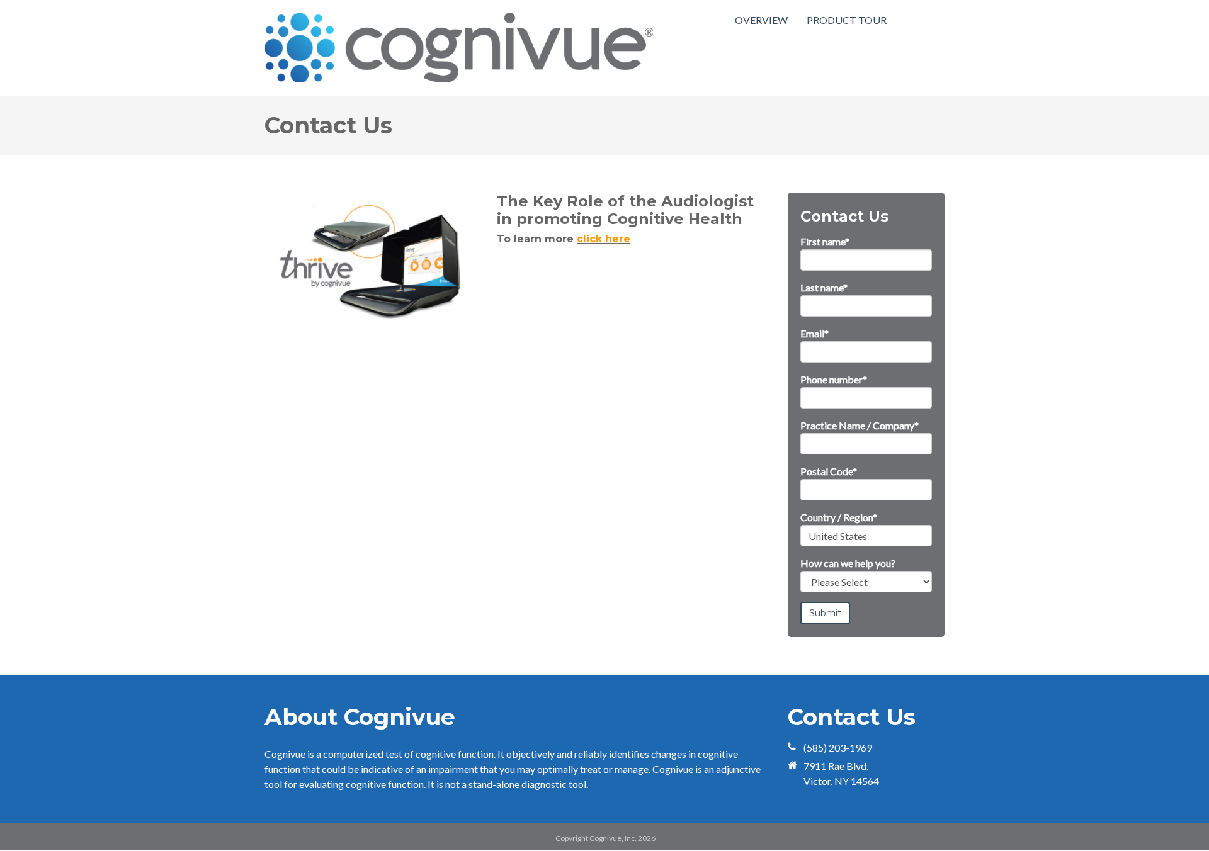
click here (603, 239)
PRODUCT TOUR (847, 20)
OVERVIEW (761, 20)
